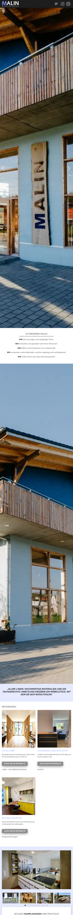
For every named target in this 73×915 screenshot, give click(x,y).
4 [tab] (34, 887)
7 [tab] (42, 887)
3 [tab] (31, 887)
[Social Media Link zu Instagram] (68, 4)
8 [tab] (45, 887)
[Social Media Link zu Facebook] (62, 4)
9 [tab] (48, 887)
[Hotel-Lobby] (19, 729)
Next (69, 168)
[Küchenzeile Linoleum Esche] (54, 729)
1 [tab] (26, 887)
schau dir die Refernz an (14, 764)
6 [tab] (39, 887)
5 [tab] (37, 887)
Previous (4, 168)
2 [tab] (28, 887)
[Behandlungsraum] (19, 796)
